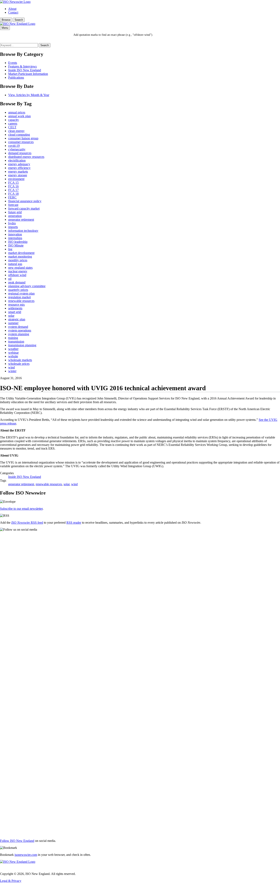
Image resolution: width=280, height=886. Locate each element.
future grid (15, 212)
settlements (15, 308)
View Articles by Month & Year (28, 95)
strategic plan (16, 319)
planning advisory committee (27, 286)
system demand (18, 326)
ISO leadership (17, 241)
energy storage (17, 175)
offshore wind (17, 275)
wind (11, 367)
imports (13, 227)
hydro (12, 223)
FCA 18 (13, 193)
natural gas (15, 264)
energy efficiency (19, 168)
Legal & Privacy (10, 881)
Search (19, 19)
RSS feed (27, 522)
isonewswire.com (26, 854)
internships (15, 238)
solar (11, 315)
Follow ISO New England (17, 840)
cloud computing (19, 134)
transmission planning (22, 345)
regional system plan (21, 293)
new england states (20, 267)
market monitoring (20, 256)
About (12, 8)
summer (13, 323)
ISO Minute (16, 245)
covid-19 (14, 145)
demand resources (19, 153)
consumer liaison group (23, 138)
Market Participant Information (28, 74)
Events (12, 62)
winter (12, 371)
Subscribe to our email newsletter (21, 508)
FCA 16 (13, 186)
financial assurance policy (24, 201)
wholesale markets (20, 360)
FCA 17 (13, 190)
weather (13, 349)
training (13, 338)
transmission (16, 341)
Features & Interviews (22, 66)
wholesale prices (19, 363)
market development (21, 253)
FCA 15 (13, 182)
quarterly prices (18, 290)
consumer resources (21, 142)
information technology (23, 230)
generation (15, 216)
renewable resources (21, 301)
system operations (19, 330)
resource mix (16, 304)
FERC (12, 197)
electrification (17, 160)
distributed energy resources (26, 156)
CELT (12, 127)
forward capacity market (24, 208)
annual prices (16, 112)
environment (16, 179)
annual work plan (19, 116)
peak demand (16, 282)
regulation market (19, 297)
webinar (13, 352)
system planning (18, 334)
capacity (13, 120)
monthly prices (17, 260)
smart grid (14, 312)
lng (10, 249)
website (13, 356)
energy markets (18, 171)
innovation (15, 234)
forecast (13, 205)
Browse (6, 19)
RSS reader (73, 522)
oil (9, 278)
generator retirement (21, 219)
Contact (13, 12)
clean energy (16, 131)
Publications (16, 77)
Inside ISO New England (24, 70)
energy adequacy (19, 164)
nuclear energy (17, 271)
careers (12, 123)
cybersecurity (16, 149)
